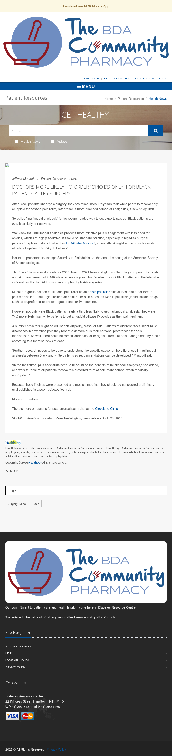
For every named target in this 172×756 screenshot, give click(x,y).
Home (108, 98)
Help (107, 78)
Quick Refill (122, 78)
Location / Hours (17, 660)
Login (163, 78)
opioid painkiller (99, 291)
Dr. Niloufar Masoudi (80, 243)
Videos (62, 141)
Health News (30, 141)
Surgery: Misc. (17, 504)
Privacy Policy (15, 667)
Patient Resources (131, 98)
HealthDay (35, 463)
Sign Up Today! (145, 78)
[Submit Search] (155, 130)
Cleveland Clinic (106, 408)
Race (35, 504)
